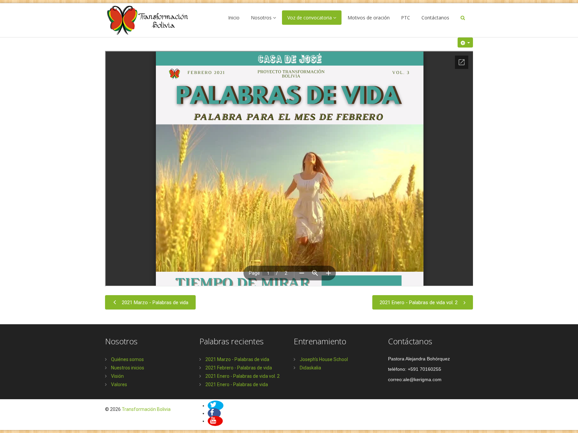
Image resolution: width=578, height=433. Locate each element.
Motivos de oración (369, 17)
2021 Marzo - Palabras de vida (155, 302)
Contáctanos (435, 17)
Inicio (233, 17)
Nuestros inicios (127, 367)
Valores (118, 384)
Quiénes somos (127, 359)
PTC (405, 17)
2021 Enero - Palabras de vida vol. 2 (419, 302)
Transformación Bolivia (146, 409)
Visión (117, 376)
